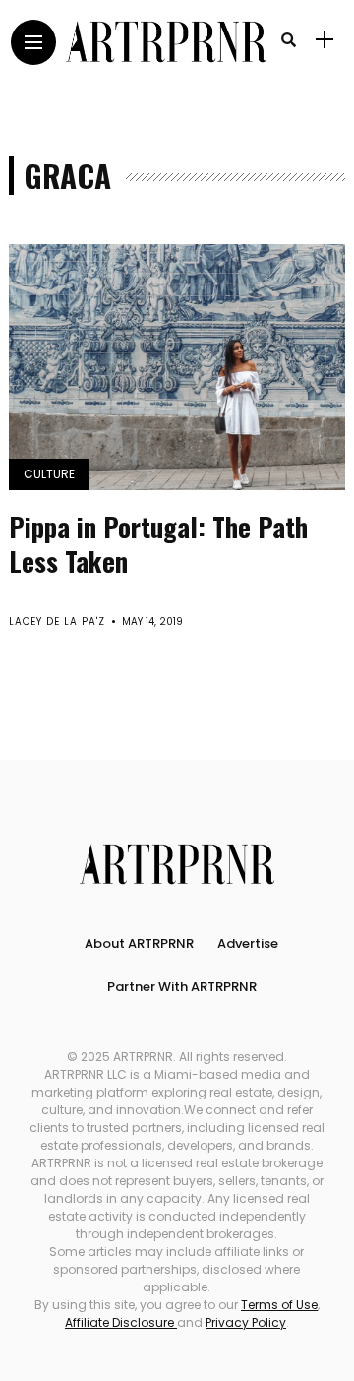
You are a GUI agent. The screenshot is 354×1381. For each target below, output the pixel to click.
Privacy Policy (246, 1322)
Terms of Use (279, 1304)
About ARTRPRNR (139, 943)
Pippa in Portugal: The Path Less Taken (158, 544)
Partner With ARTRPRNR (182, 986)
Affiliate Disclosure (121, 1322)
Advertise (247, 943)
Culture (49, 474)
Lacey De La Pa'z (57, 621)
